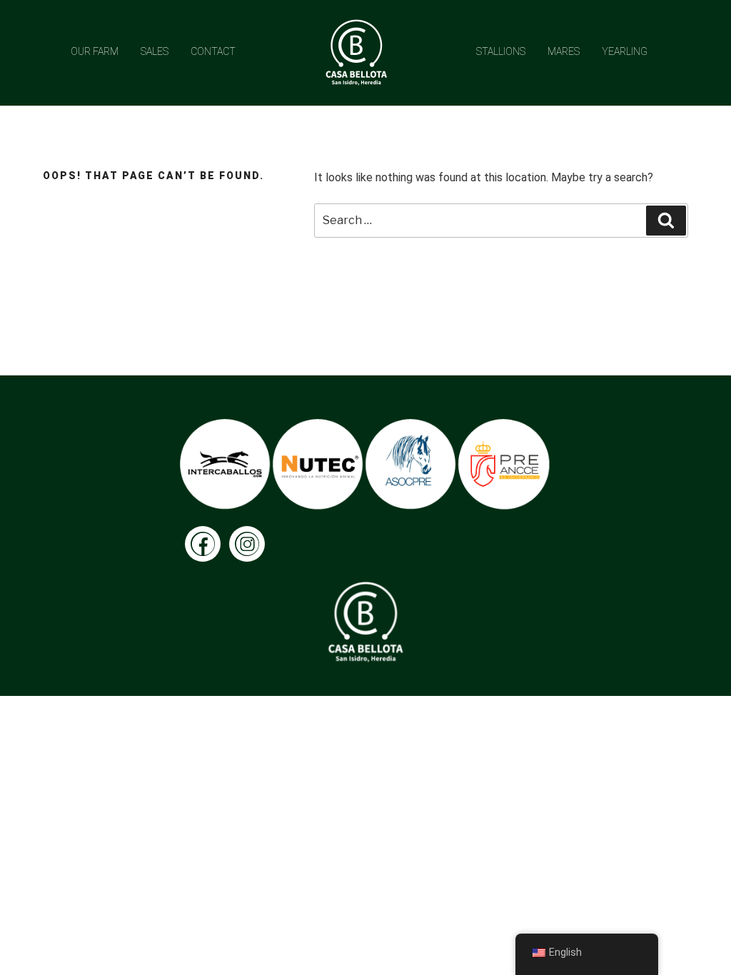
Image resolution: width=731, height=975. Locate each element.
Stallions (500, 51)
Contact (213, 51)
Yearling (624, 51)
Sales (154, 51)
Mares (564, 51)
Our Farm (95, 51)
